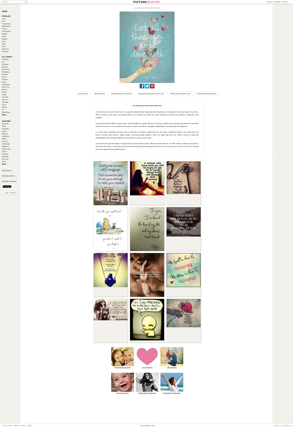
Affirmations (7, 170)
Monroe (5, 134)
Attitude (5, 64)
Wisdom (5, 51)
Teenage (5, 102)
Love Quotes (83, 94)
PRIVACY (23, 426)
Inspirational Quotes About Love (151, 94)
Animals (5, 59)
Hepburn (5, 146)
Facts (4, 77)
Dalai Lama (6, 149)
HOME (4, 11)
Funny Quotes (122, 393)
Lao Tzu (5, 159)
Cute (4, 46)
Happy (4, 39)
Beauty (5, 67)
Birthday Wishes (8, 176)
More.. (4, 115)
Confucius (6, 144)
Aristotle (5, 129)
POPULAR (6, 16)
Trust (4, 105)
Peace (4, 92)
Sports (4, 100)
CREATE (285, 2)
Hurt (3, 41)
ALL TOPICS (7, 57)
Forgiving (6, 84)
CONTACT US (287, 426)
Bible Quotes (99, 94)
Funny (4, 29)
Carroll (4, 141)
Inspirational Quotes (171, 393)
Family (4, 34)
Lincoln (5, 154)
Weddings (6, 112)
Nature (4, 89)
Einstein (5, 124)
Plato (4, 126)
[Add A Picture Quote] (10, 192)
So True (5, 97)
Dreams (5, 74)
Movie (4, 107)
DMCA (30, 426)
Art (3, 62)
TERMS (16, 426)
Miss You (5, 87)
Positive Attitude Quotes (206, 94)
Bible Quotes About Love (181, 94)
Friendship (6, 31)
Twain (4, 131)
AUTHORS (276, 2)
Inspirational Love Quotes (121, 94)
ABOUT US (277, 426)
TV (3, 110)
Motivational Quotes (147, 393)
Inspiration (6, 24)
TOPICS (269, 2)
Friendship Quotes (122, 368)
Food (4, 82)
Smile (4, 95)
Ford (4, 161)
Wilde (4, 139)
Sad (3, 44)
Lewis (4, 151)
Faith (4, 36)
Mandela (5, 156)
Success (5, 49)
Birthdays (6, 72)
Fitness (5, 79)
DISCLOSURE (7, 426)
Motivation (6, 26)
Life (3, 21)
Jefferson (5, 136)
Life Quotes (172, 368)
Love (4, 19)
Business (5, 69)
